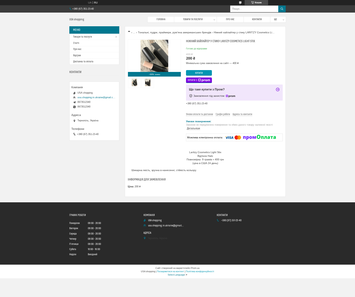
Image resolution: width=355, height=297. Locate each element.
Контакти (257, 19)
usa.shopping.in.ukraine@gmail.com (96, 97)
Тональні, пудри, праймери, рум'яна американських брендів (174, 32)
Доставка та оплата (83, 61)
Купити (199, 73)
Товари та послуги (193, 19)
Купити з (192, 80)
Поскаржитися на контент (170, 271)
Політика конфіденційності (200, 271)
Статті (76, 43)
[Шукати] (282, 9)
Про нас (230, 19)
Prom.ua (195, 268)
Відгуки (77, 55)
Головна (160, 19)
